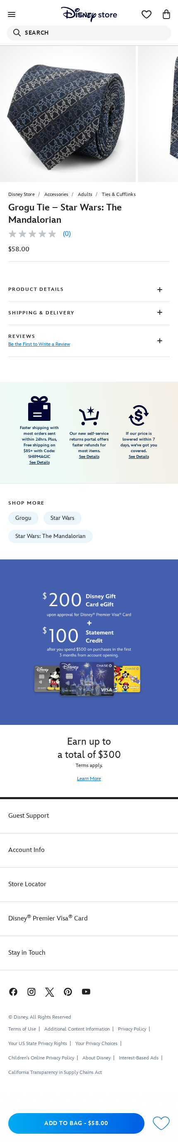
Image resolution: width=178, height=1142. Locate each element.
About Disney (96, 1058)
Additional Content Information (77, 1029)
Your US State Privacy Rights (37, 1044)
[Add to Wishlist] (161, 1123)
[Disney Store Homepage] (89, 14)
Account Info (26, 850)
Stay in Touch (27, 953)
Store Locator (27, 884)
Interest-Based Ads (139, 1058)
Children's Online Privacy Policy (41, 1058)
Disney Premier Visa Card (48, 919)
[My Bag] (166, 14)
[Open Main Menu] (12, 14)
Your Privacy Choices (96, 1044)
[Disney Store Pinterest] (68, 992)
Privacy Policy (132, 1029)
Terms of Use (22, 1029)
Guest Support (28, 816)
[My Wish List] (147, 14)
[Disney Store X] (50, 992)
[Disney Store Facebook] (12, 992)
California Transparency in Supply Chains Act (55, 1072)
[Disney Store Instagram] (31, 992)
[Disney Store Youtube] (86, 992)
